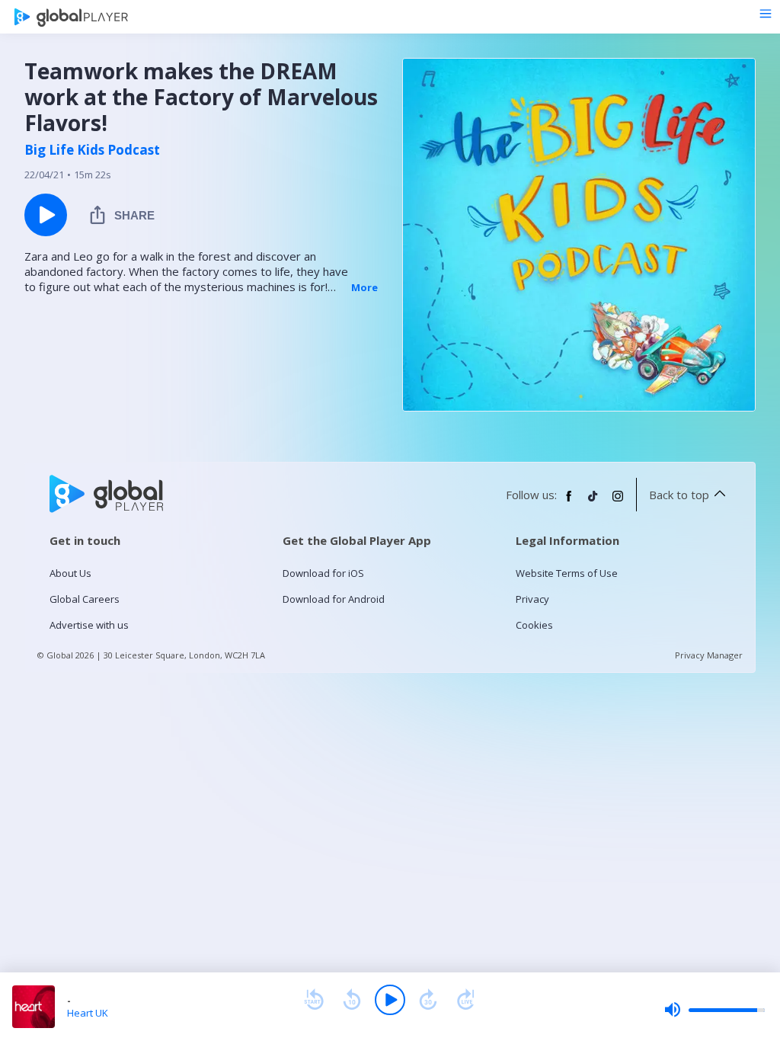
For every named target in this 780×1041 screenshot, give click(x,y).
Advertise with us (89, 625)
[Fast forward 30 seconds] (428, 1000)
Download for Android (334, 599)
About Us (70, 573)
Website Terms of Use (567, 573)
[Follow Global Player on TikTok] (593, 502)
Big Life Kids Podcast (92, 150)
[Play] (390, 1000)
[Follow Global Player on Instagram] (617, 502)
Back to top (679, 494)
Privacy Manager (709, 655)
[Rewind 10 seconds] (352, 1000)
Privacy (532, 599)
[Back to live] (466, 1000)
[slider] (714, 1010)
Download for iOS (323, 573)
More (364, 287)
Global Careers (85, 599)
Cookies (534, 625)
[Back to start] (314, 1000)
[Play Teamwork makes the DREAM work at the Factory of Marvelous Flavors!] (45, 215)
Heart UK (87, 1013)
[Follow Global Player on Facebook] (569, 502)
